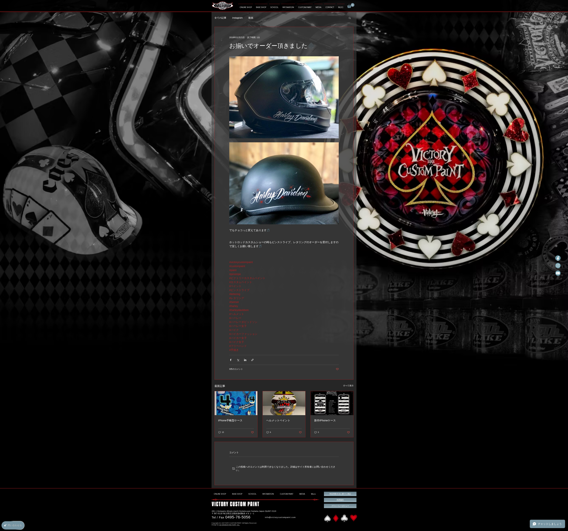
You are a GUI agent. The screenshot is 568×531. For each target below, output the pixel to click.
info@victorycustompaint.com (280, 517)
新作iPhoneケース (325, 420)
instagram (237, 18)
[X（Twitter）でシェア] (238, 360)
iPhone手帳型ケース (230, 420)
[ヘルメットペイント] (284, 403)
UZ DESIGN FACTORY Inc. (229, 525)
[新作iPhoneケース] (332, 403)
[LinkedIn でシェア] (245, 360)
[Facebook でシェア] (230, 360)
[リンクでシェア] (252, 360)
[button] (350, 5)
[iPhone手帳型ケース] (236, 403)
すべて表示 (348, 385)
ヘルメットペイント (278, 420)
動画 (250, 18)
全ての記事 (220, 18)
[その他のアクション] (337, 37)
